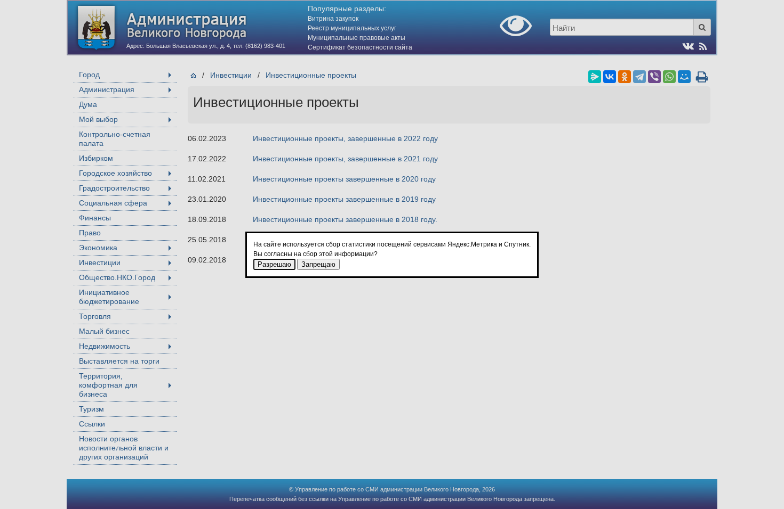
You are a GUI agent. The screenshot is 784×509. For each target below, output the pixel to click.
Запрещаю (318, 264)
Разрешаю (274, 264)
